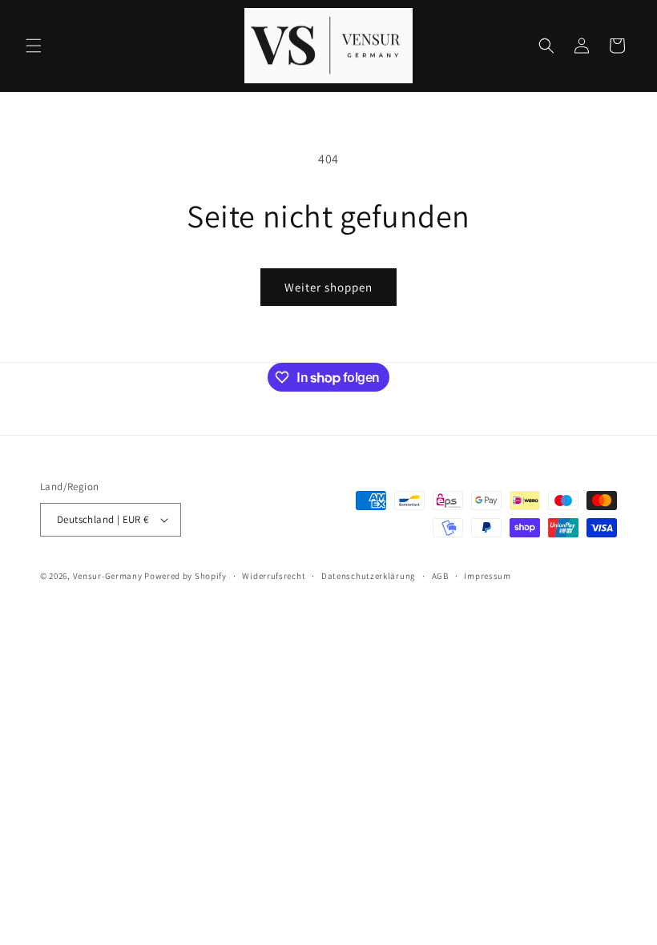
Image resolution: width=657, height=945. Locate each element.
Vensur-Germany (108, 575)
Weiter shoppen (328, 287)
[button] (33, 45)
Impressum (487, 575)
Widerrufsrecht (273, 575)
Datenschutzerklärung (368, 575)
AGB (440, 575)
